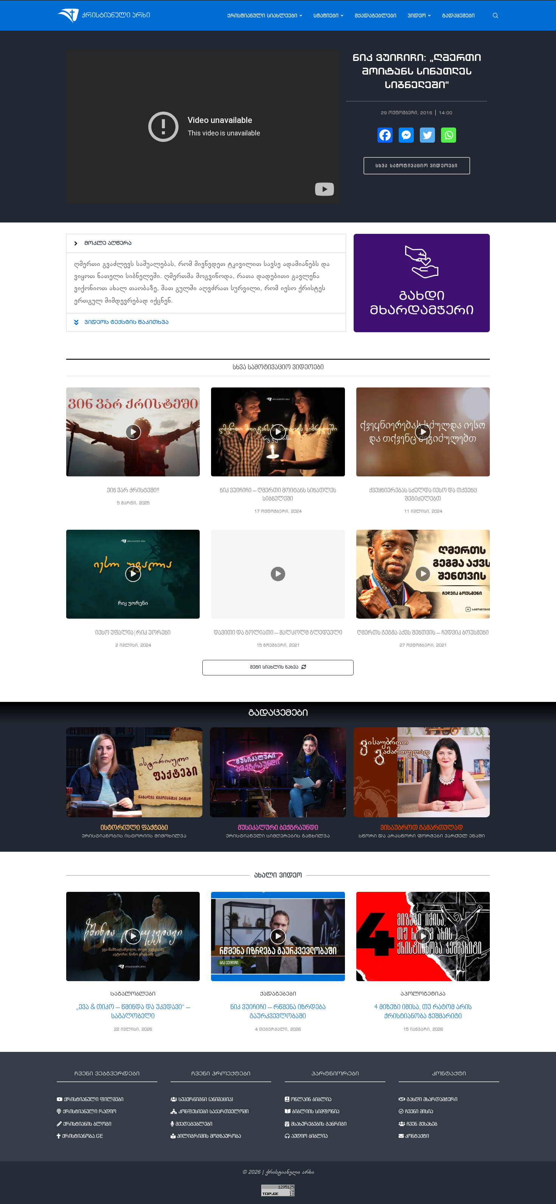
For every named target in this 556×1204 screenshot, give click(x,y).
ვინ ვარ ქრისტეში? (133, 491)
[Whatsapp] (448, 135)
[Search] (495, 15)
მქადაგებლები (375, 15)
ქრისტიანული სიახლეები (262, 15)
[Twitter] (427, 135)
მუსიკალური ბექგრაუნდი (278, 828)
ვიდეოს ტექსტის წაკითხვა (126, 322)
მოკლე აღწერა (108, 243)
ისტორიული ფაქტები (134, 828)
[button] (206, 243)
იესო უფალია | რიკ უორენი (133, 633)
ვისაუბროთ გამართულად (422, 828)
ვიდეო (417, 15)
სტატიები (326, 15)
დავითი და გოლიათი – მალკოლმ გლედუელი (278, 633)
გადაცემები (458, 15)
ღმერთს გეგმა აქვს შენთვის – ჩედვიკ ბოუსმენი (423, 633)
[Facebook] (385, 135)
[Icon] (133, 432)
